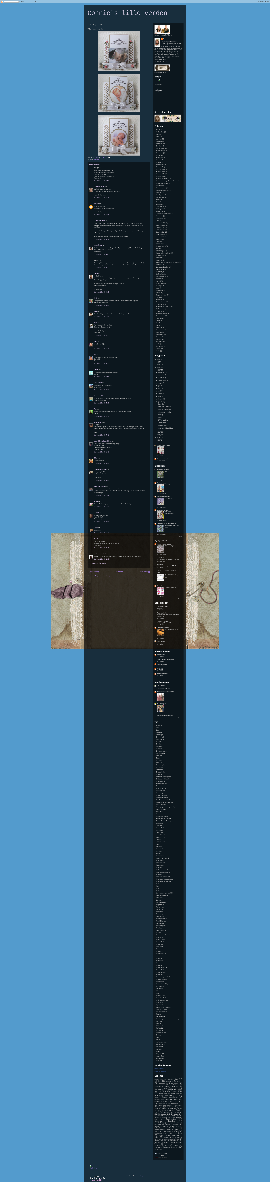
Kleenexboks (160, 856)
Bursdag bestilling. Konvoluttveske (166, 181)
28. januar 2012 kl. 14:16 (101, 533)
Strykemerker (160, 316)
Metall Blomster (161, 921)
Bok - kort (159, 755)
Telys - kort (159, 1026)
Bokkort (158, 758)
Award (158, 134)
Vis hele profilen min (161, 61)
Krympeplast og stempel (163, 881)
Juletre (158, 844)
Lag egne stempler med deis (164, 893)
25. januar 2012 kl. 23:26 (101, 348)
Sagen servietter (161, 295)
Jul (157, 220)
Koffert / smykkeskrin (162, 858)
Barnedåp (161, 404)
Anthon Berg (160, 132)
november (161, 375)
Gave (157, 202)
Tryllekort (159, 1035)
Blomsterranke (160, 753)
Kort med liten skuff (162, 870)
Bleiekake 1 (159, 744)
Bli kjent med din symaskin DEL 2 (166, 566)
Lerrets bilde (160, 269)
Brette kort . (159, 162)
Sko (157, 993)
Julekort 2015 (160, 237)
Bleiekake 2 (159, 746)
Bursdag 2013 (160, 169)
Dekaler (158, 185)
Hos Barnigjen (161, 704)
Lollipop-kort (160, 274)
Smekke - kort (160, 995)
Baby (157, 137)
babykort (96, 159)
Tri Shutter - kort (161, 1033)
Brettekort (159, 774)
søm (157, 320)
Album (158, 129)
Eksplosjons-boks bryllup (163, 800)
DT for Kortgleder (163, 420)
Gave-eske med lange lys (164, 821)
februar (160, 399)
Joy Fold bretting (161, 835)
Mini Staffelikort (161, 930)
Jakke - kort (159, 832)
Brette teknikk (160, 772)
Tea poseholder (160, 1016)
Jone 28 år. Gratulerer (164, 406)
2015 (158, 362)
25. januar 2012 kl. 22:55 (101, 335)
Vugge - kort (160, 1056)
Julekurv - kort (160, 842)
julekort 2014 (160, 234)
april (159, 394)
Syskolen (160, 564)
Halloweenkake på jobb (171, 629)
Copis (158, 786)
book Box (159, 762)
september (161, 380)
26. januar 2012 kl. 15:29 (101, 403)
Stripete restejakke (170, 546)
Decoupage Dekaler (162, 183)
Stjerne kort (159, 1002)
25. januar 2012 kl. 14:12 (101, 239)
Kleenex (158, 853)
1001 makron (161, 641)
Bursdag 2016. (160, 176)
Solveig (96, 203)
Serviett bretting (161, 970)
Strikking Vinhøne (161, 313)
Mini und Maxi (161, 483)
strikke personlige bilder (163, 1007)
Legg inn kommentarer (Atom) (104, 576)
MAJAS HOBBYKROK (164, 544)
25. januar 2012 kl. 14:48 (101, 254)
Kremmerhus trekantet (163, 877)
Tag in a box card (161, 1012)
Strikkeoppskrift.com (163, 689)
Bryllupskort (159, 164)
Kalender (159, 244)
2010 (158, 435)
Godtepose (159, 825)
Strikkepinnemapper (170, 587)
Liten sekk (159, 898)
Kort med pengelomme (163, 872)
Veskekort (159, 1049)
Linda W (96, 512)
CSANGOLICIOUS (162, 606)
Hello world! (160, 608)
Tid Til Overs (161, 685)
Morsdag (158, 278)
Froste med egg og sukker (164, 818)
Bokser (158, 155)
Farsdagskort (160, 195)
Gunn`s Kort (98, 383)
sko (157, 991)
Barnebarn (159, 143)
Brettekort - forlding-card (163, 776)
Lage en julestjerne (162, 895)
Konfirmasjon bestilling (163, 253)
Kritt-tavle (159, 265)
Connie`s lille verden (127, 13)
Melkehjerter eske (161, 919)
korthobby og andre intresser (166, 523)
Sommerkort (160, 304)
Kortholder (159, 260)
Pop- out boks (160, 939)
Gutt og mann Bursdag (163, 213)
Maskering (159, 914)
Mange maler (160, 907)
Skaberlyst (160, 558)
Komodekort (160, 860)
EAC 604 (167, 484)
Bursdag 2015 (160, 174)
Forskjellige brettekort (162, 814)
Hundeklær (159, 216)
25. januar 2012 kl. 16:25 (101, 292)
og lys (158, 281)
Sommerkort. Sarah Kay (163, 306)
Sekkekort (159, 297)
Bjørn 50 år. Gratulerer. (165, 409)
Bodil (95, 341)
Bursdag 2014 (160, 171)
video (157, 1051)
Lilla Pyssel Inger (99, 220)
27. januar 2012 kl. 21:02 (101, 495)
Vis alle (180, 536)
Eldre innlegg (144, 572)
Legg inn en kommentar (99, 563)
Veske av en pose (161, 1042)
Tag (157, 323)
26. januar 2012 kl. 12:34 (101, 390)
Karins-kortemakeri (163, 510)
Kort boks (159, 867)
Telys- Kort (159, 332)
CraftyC (96, 369)
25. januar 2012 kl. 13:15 (101, 197)
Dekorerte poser (161, 188)
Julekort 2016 (160, 239)
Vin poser (159, 346)
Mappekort (159, 911)
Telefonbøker (160, 330)
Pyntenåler (159, 290)
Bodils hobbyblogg (163, 469)
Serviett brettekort (161, 967)
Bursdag (158, 167)
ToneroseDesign (162, 613)
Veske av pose (160, 1044)
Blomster (159, 749)
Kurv (157, 884)
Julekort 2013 (160, 232)
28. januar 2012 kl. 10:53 (101, 521)
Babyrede (159, 141)
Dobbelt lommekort (162, 797)
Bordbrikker (159, 157)
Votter (158, 351)
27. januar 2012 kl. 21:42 (101, 506)
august (160, 383)
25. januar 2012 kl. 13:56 (101, 214)
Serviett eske (160, 974)
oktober (160, 378)
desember (161, 372)
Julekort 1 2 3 (160, 837)
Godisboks (159, 823)
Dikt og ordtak (160, 790)
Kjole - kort (159, 849)
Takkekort (159, 327)
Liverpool (159, 272)
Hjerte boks (159, 830)
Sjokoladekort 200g (162, 984)
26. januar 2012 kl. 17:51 (101, 435)
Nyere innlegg (93, 572)
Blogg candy (160, 148)
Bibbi (95, 458)
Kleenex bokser (161, 246)
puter (157, 288)
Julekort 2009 (160, 227)
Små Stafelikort (161, 998)
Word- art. (159, 1060)
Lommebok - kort (161, 902)
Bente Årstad (98, 245)
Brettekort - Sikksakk (162, 779)
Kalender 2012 (162, 425)
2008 (158, 440)
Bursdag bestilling (161, 178)
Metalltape (159, 928)
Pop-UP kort (160, 942)
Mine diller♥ (98, 422)
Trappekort (159, 1030)
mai (159, 391)
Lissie (96, 527)
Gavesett (159, 204)
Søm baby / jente (161, 1009)
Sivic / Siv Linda (99, 486)
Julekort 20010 (160, 223)
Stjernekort (159, 1005)
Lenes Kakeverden (163, 627)
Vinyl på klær (160, 1053)
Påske (158, 292)
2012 (158, 370)
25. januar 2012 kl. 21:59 (101, 316)
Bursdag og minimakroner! (164, 643)
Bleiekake (159, 146)
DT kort (158, 192)
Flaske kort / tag (161, 809)
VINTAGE (160, 669)
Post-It (158, 949)
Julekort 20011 (160, 225)
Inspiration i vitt (162, 664)
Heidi (95, 298)
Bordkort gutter (160, 765)
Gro (95, 354)
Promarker (159, 958)
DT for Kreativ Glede (162, 190)
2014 (158, 364)
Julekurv (158, 839)
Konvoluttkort (160, 255)
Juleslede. (159, 241)
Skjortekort (159, 988)
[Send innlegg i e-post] (109, 157)
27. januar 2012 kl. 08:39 (101, 480)
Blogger (142, 1176)
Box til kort (159, 767)
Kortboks (159, 874)
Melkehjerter (160, 916)
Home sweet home (100, 396)
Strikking (159, 311)
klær (157, 248)
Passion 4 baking (162, 621)
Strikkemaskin (160, 309)
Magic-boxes (160, 904)
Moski (96, 501)
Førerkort (159, 199)
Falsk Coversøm (161, 804)
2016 (158, 359)
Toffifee (158, 339)
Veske (158, 1039)
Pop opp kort (160, 937)
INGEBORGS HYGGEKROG (165, 692)
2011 (158, 432)
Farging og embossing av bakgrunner (167, 807)
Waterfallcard (160, 1058)
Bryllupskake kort (161, 783)
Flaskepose (159, 811)
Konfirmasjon (160, 251)
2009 (158, 437)
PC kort (158, 932)
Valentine (159, 341)
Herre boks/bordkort (162, 828)
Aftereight (159, 725)
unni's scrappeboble (100, 554)
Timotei (159, 586)
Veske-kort (159, 1047)
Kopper (158, 257)
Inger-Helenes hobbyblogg (102, 441)
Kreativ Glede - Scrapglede (165, 659)
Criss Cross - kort (161, 788)
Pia (95, 409)
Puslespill (159, 286)
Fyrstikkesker (160, 197)
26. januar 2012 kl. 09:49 (101, 363)
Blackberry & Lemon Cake (164, 623)
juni (159, 388)
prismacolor (159, 956)
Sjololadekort (160, 986)
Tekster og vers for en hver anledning (167, 1019)
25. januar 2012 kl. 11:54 (101, 180)
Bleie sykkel (160, 737)
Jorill (95, 322)
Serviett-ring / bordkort (163, 977)
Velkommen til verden (164, 412)
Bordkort (158, 160)
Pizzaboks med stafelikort (164, 935)
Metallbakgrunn (160, 925)
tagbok (158, 325)
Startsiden (119, 572)
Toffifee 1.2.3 (160, 1028)
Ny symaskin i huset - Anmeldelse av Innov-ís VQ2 (171, 575)
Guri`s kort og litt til (163, 496)
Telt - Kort (159, 1021)
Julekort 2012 (160, 230)
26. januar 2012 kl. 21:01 (101, 452)
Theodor (158, 337)
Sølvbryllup (159, 318)
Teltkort (158, 1023)
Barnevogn (159, 735)
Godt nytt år (159, 209)
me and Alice (161, 654)
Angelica (97, 539)
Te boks (158, 1014)
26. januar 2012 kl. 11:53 (101, 376)
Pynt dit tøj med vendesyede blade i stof (168, 559)
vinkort (158, 348)
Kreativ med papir (162, 459)
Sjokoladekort (162, 423)
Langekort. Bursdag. (162, 267)
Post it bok (159, 283)
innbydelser (159, 218)
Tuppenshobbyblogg (100, 469)
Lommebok (159, 900)
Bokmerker (159, 153)
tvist (157, 1037)
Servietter (159, 299)
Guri (95, 311)
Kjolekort (159, 851)
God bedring (160, 206)
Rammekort (159, 960)
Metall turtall (160, 923)
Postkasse (159, 951)
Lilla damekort (169, 498)
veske (158, 344)
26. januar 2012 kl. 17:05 (101, 416)
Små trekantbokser (162, 1000)
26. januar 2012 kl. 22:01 (101, 463)
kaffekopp (159, 846)
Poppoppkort (160, 944)
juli (159, 386)
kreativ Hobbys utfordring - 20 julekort (167, 262)
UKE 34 (167, 471)
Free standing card (162, 816)
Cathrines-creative (100, 186)
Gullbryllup (159, 211)
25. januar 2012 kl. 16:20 (101, 267)
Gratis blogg (158, 84)
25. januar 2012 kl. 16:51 (101, 305)
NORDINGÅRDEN (162, 674)
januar (160, 402)
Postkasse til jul (161, 953)
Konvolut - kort (160, 863)
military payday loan (162, 1157)
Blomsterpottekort (161, 150)
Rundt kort (159, 965)
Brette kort (159, 770)
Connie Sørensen (159, 1068)
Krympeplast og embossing (164, 879)
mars (160, 396)
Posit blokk (159, 946)
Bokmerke (159, 760)
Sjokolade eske (161, 302)
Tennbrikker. (160, 334)
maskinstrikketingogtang (165, 715)
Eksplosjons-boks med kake (164, 802)
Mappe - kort (160, 909)
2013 (158, 367)
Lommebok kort (161, 276)
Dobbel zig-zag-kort (162, 793)
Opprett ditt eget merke (160, 1071)
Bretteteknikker (160, 781)
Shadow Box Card (161, 979)
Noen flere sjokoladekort (165, 428)
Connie (97, 157)
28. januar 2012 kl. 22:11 (101, 548)
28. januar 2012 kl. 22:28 (101, 559)
